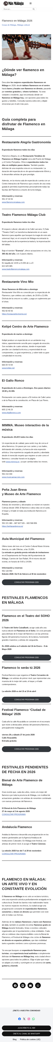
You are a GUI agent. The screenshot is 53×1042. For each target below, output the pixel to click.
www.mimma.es (13, 462)
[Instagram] (28, 1018)
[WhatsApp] (33, 1018)
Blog (14, 1039)
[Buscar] (34, 9)
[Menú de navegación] (30, 3)
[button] (15, 985)
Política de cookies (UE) (30, 1039)
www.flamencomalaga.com (13, 202)
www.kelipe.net (8, 368)
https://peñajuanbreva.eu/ (12, 526)
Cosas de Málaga (9, 25)
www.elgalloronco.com (11, 413)
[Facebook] (19, 1018)
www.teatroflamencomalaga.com (15, 269)
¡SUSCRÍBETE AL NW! (26, 1028)
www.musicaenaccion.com (13, 477)
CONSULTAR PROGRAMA (14, 814)
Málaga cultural (23, 25)
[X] (24, 1018)
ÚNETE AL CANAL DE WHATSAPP (26, 1034)
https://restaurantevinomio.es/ (14, 314)
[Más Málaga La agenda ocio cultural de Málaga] (13, 3)
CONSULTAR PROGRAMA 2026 (26, 582)
